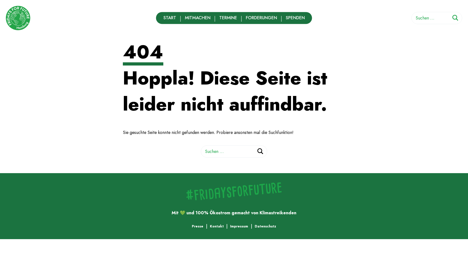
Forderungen (261, 18)
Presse (197, 226)
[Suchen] (455, 18)
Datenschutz (265, 226)
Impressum (239, 226)
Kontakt (217, 226)
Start (169, 18)
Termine (228, 18)
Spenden (295, 18)
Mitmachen (197, 18)
